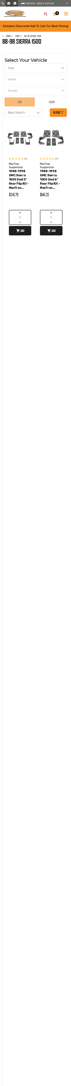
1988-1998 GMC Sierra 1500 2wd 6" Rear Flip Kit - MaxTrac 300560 (50, 179)
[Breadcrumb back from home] (3, 36)
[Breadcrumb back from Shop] (13, 36)
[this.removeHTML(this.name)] (20, 138)
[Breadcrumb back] (21, 36)
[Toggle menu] (66, 13)
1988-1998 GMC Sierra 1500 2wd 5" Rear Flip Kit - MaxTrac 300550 (19, 179)
